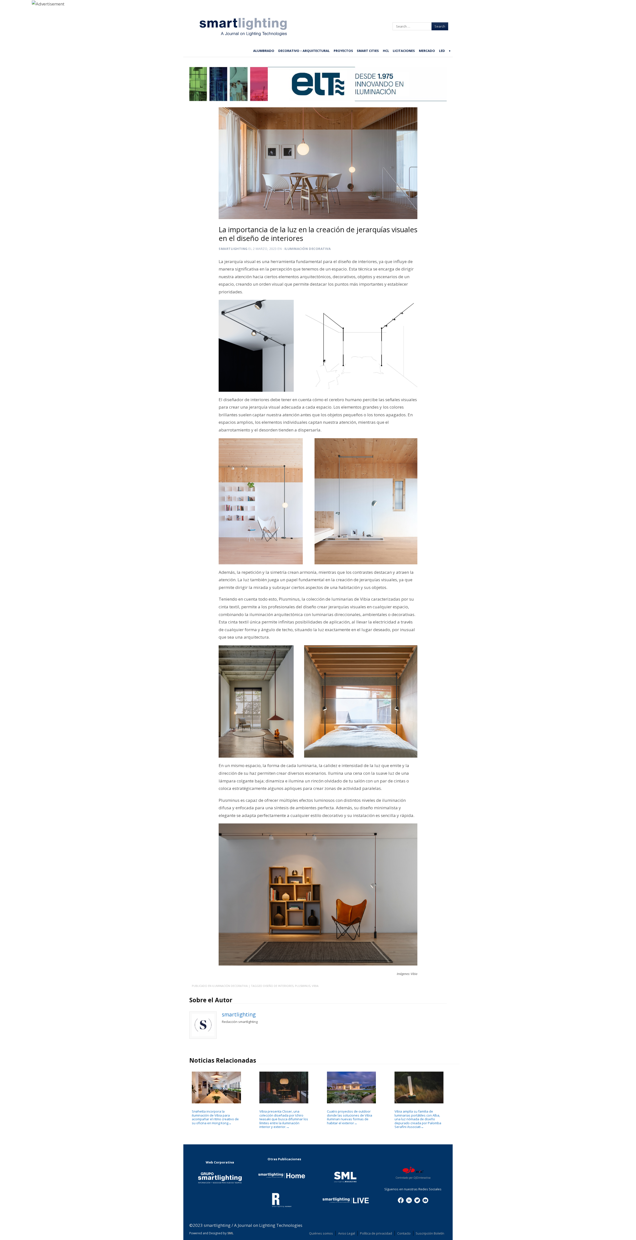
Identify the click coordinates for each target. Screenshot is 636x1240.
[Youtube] (425, 1200)
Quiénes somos (321, 1233)
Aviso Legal (346, 1233)
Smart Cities (368, 50)
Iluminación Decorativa (307, 248)
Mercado (427, 50)
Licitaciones (404, 50)
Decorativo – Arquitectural (304, 50)
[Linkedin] (409, 1200)
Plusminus (302, 986)
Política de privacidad (376, 1233)
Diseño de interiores (278, 986)
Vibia (315, 986)
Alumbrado (263, 50)
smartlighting (233, 248)
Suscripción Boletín (430, 1233)
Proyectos (343, 50)
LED (442, 50)
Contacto (404, 1233)
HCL (386, 50)
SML (230, 1233)
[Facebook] (400, 1200)
